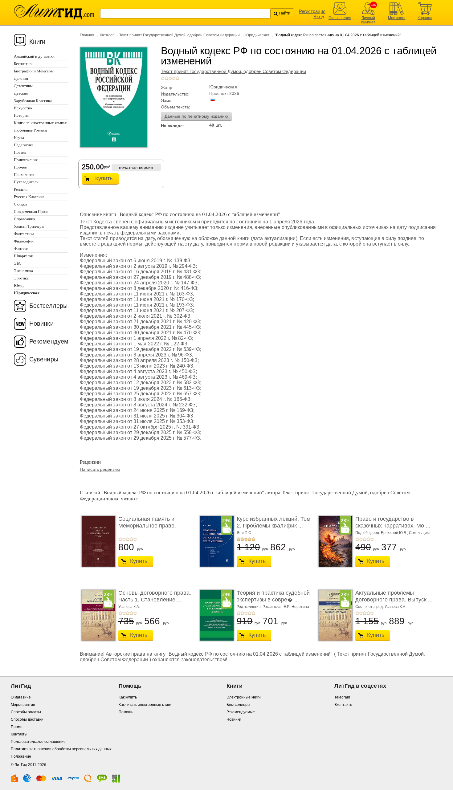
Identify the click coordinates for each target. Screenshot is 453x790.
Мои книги (397, 18)
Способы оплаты (26, 712)
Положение (21, 756)
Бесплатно (23, 63)
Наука (19, 137)
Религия (20, 189)
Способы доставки (27, 719)
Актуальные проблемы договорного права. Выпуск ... (394, 596)
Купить (103, 178)
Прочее (20, 167)
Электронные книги (243, 697)
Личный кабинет (368, 20)
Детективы (23, 85)
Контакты (19, 734)
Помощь (126, 712)
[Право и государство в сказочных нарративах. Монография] (333, 541)
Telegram (342, 697)
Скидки (20, 204)
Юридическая (257, 35)
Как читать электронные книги (145, 704)
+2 (166, 78)
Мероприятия (23, 704)
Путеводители (26, 182)
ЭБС (18, 263)
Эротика (21, 278)
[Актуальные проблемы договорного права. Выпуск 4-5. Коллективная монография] (333, 615)
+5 (177, 78)
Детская (21, 93)
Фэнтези (21, 248)
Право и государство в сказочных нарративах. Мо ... (392, 522)
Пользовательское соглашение (38, 741)
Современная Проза (31, 211)
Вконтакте (343, 704)
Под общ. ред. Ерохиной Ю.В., (382, 533)
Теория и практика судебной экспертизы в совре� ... (273, 596)
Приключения (26, 159)
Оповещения (340, 18)
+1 (163, 78)
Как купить (128, 697)
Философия (24, 241)
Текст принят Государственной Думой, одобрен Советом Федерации (179, 35)
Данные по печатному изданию (196, 116)
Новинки (41, 323)
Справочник (24, 219)
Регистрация (312, 11)
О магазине (21, 697)
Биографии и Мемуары (34, 71)
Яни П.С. (244, 533)
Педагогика (24, 145)
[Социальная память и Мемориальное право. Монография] (96, 541)
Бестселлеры (48, 305)
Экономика (23, 270)
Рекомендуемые (240, 712)
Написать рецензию (100, 469)
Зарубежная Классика (33, 100)
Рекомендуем (48, 341)
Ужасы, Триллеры (29, 226)
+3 (170, 78)
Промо (16, 727)
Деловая (21, 78)
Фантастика (24, 233)
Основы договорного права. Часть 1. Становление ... (154, 596)
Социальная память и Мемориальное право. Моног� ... (147, 525)
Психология (24, 174)
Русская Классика (29, 196)
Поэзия (20, 152)
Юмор (19, 285)
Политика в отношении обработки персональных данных (61, 749)
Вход (318, 16)
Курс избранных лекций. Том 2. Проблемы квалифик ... (273, 522)
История (21, 115)
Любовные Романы (30, 130)
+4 (174, 78)
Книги (37, 41)
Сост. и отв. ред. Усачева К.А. (380, 607)
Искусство (23, 108)
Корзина (425, 18)
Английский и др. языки (34, 56)
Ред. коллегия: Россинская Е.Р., (264, 607)
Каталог (107, 35)
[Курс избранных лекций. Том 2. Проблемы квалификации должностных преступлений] (215, 541)
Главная (87, 35)
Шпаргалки (23, 256)
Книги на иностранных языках (40, 122)
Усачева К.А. (129, 607)
